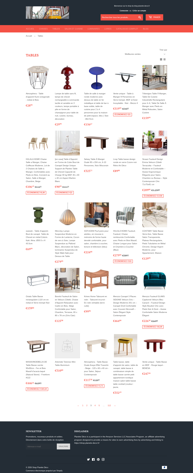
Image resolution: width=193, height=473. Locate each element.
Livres (107, 29)
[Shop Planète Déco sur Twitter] (88, 460)
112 (109, 405)
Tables (56, 29)
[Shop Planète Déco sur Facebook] (93, 460)
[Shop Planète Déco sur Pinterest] (98, 460)
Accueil (30, 29)
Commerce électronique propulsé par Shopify (44, 471)
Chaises (43, 29)
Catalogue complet (127, 29)
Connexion (124, 11)
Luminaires (94, 29)
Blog (145, 29)
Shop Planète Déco (40, 467)
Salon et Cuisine (74, 29)
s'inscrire (63, 446)
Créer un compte (139, 11)
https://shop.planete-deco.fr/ (86, 443)
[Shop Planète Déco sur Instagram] (103, 460)
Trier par (163, 50)
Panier (156, 17)
